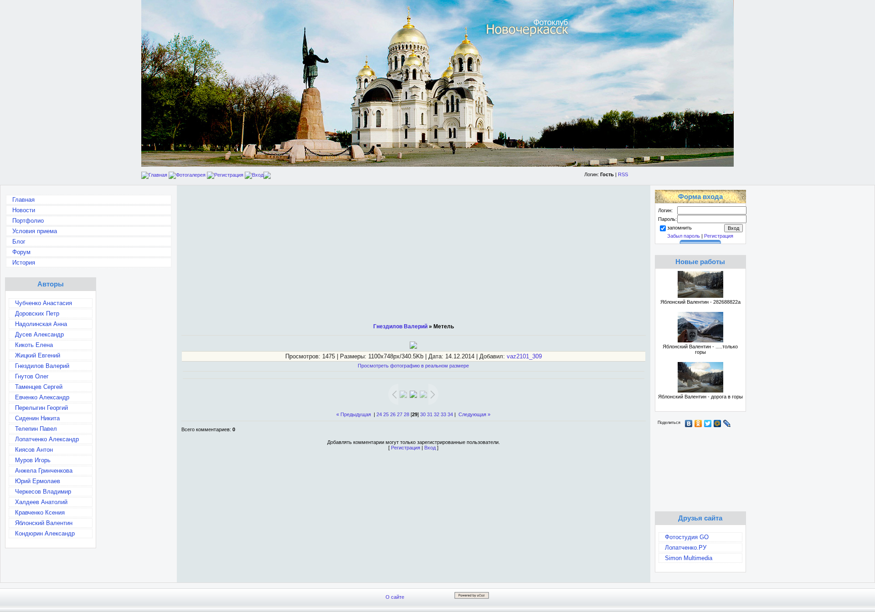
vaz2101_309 (524, 356)
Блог (19, 241)
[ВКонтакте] (689, 423)
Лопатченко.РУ (685, 547)
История (23, 262)
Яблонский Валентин (43, 523)
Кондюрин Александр (45, 533)
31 (429, 414)
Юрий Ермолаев (37, 481)
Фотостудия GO (687, 537)
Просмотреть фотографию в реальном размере (413, 365)
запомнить (679, 227)
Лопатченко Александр (47, 439)
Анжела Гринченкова (43, 470)
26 (393, 414)
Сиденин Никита (37, 418)
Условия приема (34, 231)
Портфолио (28, 220)
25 (386, 414)
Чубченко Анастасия (43, 303)
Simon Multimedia (688, 558)
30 (423, 414)
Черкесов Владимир (43, 491)
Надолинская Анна (41, 324)
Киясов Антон (34, 449)
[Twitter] (708, 423)
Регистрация (228, 175)
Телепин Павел (36, 428)
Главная (158, 175)
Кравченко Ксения (40, 512)
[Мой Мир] (717, 423)
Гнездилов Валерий (42, 365)
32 (436, 414)
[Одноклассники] (698, 423)
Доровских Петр (37, 313)
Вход (257, 175)
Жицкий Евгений (37, 355)
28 (406, 414)
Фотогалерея (191, 175)
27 (399, 414)
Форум (21, 252)
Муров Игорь (33, 460)
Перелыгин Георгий (41, 407)
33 (443, 414)
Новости (23, 210)
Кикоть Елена (34, 345)
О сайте (395, 597)
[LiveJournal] (727, 423)
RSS (623, 174)
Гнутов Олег (32, 376)
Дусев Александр (39, 334)
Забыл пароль (683, 236)
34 (450, 414)
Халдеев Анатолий (41, 502)
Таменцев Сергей (38, 386)
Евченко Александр (42, 397)
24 (379, 414)
